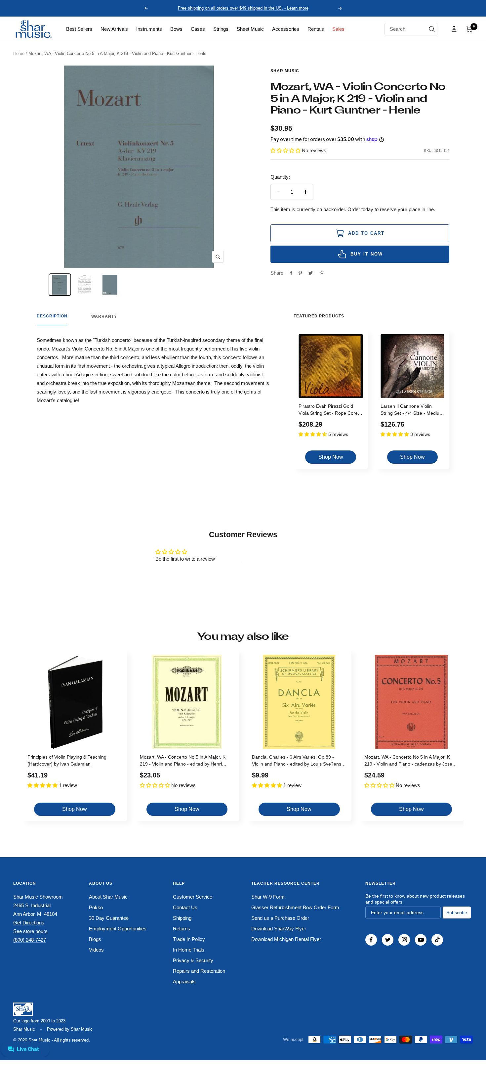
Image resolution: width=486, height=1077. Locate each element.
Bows (176, 29)
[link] (79, 29)
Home (18, 53)
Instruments (149, 29)
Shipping (182, 918)
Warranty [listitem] (104, 316)
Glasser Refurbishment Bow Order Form (295, 907)
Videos (96, 950)
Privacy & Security (193, 960)
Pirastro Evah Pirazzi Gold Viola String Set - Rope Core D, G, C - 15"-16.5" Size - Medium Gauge (328, 410)
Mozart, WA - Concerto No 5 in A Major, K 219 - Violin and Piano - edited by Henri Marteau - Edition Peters (182, 761)
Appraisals (184, 981)
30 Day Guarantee (109, 918)
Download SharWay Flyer (278, 928)
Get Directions (28, 922)
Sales (338, 29)
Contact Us (185, 907)
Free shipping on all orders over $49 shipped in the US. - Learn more (243, 8)
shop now (330, 457)
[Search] (432, 29)
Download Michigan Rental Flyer (286, 939)
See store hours (30, 931)
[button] (469, 29)
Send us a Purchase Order (280, 918)
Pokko (96, 907)
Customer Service (192, 897)
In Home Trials (188, 950)
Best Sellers (79, 29)
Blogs (95, 939)
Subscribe (456, 912)
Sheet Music (250, 29)
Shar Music (284, 71)
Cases (198, 29)
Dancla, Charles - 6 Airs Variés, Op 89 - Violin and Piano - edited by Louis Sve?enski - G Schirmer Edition (298, 761)
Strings (220, 29)
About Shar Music (108, 897)
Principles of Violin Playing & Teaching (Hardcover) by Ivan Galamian (66, 760)
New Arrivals (114, 29)
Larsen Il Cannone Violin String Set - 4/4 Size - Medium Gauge (412, 410)
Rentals (315, 29)
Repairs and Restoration (199, 971)
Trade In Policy (189, 939)
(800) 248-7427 (29, 940)
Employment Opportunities (117, 928)
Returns (181, 928)
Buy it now (366, 254)
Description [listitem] (52, 316)
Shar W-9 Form (268, 897)
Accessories (285, 29)
